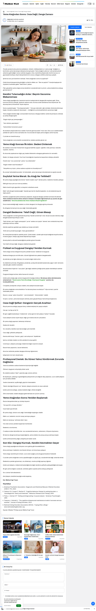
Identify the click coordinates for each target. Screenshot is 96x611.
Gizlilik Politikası (7, 605)
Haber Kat (10, 19)
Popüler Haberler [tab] (74, 27)
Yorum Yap (87, 608)
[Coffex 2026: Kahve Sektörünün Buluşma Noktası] (54, 530)
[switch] (89, 4)
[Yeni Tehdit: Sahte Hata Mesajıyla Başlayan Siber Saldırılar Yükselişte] (81, 48)
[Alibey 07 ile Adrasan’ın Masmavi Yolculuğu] (12, 550)
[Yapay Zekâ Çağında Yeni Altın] (12, 530)
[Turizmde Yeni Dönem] (81, 64)
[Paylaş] (93, 609)
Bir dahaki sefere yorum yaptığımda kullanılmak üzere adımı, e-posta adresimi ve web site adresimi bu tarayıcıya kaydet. (34, 596)
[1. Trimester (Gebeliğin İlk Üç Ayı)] (33, 550)
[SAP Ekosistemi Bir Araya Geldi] (81, 56)
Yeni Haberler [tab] (88, 27)
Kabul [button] (18, 605)
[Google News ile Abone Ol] (8, 65)
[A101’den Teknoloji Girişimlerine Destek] (81, 41)
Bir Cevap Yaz (8, 566)
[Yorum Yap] (47, 65)
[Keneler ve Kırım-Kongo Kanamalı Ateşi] (54, 550)
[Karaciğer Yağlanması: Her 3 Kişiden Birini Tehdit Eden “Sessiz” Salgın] (33, 530)
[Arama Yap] (93, 4)
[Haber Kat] (10, 3)
